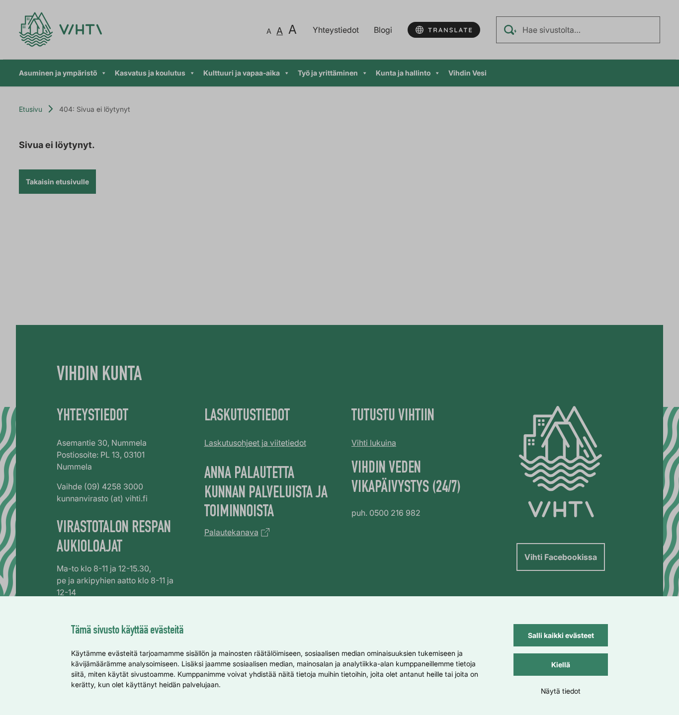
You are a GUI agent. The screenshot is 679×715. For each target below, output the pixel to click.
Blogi (383, 30)
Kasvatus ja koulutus (150, 73)
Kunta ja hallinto (403, 73)
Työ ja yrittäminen (328, 73)
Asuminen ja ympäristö (58, 73)
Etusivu (30, 109)
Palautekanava (231, 532)
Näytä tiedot (561, 691)
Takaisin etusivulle (57, 181)
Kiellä (560, 664)
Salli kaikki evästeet (561, 635)
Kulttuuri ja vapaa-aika (241, 73)
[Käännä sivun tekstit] (444, 30)
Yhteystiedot (336, 30)
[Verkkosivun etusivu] (60, 29)
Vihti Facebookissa (560, 557)
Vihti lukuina (373, 443)
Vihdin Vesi (467, 73)
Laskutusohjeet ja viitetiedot (255, 443)
